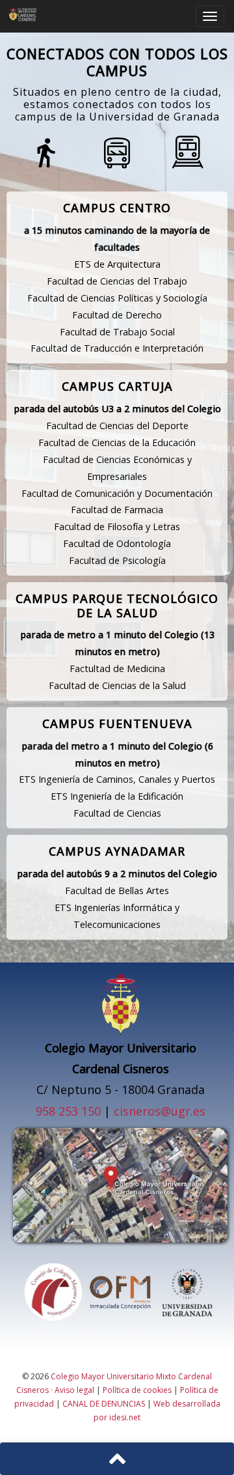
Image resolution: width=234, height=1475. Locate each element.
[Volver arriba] (117, 1458)
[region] (117, 1155)
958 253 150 (68, 1111)
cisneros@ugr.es (159, 1111)
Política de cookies (137, 1390)
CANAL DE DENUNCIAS (103, 1403)
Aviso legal (74, 1390)
